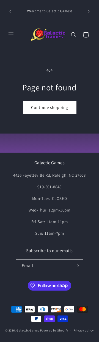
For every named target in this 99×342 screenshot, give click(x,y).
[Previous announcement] (10, 11)
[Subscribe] (77, 265)
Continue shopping (49, 107)
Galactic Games (27, 330)
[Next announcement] (89, 11)
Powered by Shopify (54, 330)
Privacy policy (83, 330)
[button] (11, 35)
